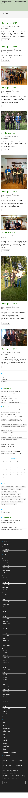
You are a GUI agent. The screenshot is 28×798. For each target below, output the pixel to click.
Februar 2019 (6, 635)
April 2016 (5, 699)
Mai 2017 (5, 677)
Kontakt (4, 727)
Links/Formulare (6, 728)
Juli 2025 (5, 575)
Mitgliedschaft (6, 730)
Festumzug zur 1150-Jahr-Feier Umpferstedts (10, 391)
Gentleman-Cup (6, 491)
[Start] (1, 14)
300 (3, 486)
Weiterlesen (6, 40)
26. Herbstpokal (8, 133)
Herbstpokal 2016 (9, 303)
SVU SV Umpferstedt (8, 50)
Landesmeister (16, 496)
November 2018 (6, 643)
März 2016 (5, 701)
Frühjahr (12, 489)
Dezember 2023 (6, 601)
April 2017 (5, 679)
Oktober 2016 (6, 691)
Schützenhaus (6, 733)
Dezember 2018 (6, 640)
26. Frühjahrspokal (5, 444)
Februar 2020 (6, 618)
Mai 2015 (5, 713)
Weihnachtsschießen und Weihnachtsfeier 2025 (11, 424)
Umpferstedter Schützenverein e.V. (13, 2)
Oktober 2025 (6, 567)
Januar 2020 (5, 621)
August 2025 (5, 572)
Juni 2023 (5, 606)
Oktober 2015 (6, 706)
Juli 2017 (5, 674)
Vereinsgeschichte (7, 745)
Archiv (17, 486)
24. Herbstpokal (8, 232)
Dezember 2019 (6, 623)
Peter (23, 499)
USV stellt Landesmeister (6, 439)
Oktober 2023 (6, 604)
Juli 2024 (5, 589)
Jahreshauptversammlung (8, 494)
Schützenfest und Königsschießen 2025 (9, 435)
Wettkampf (5, 28)
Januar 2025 (5, 580)
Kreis (19, 494)
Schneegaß (5, 501)
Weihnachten (5, 504)
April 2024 (5, 594)
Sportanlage (5, 736)
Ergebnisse (5, 748)
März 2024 (5, 597)
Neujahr (12, 499)
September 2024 (6, 584)
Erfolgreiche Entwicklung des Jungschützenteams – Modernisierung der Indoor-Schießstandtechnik (12, 401)
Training (5, 739)
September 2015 (6, 708)
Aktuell (4, 722)
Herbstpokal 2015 (9, 349)
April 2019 (5, 633)
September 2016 (6, 694)
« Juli (2, 479)
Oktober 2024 (6, 582)
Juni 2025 (5, 577)
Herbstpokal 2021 (9, 87)
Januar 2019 (5, 638)
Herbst (12, 14)
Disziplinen (5, 724)
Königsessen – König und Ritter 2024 (9, 437)
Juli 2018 (5, 648)
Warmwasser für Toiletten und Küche (9, 398)
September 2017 (6, 669)
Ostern (18, 499)
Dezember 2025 (6, 565)
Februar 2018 (6, 657)
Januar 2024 (5, 599)
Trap (11, 501)
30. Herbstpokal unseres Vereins (8, 451)
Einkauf (4, 725)
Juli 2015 (5, 711)
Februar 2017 (6, 682)
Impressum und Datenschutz (10, 752)
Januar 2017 (5, 684)
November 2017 (6, 665)
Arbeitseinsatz (4, 430)
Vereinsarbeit (4, 381)
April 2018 (5, 652)
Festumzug (5, 489)
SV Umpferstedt (7, 26)
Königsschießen (4, 377)
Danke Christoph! (5, 446)
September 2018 (6, 645)
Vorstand (5, 751)
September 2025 (6, 570)
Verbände (5, 743)
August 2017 (5, 672)
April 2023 (5, 609)
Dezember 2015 (6, 704)
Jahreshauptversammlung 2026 (8, 393)
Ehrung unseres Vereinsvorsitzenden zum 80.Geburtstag (13, 426)
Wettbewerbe (6, 746)
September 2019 (6, 626)
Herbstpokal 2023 (9, 23)
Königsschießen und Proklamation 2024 (9, 453)
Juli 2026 (5, 558)
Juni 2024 (5, 592)
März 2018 (5, 655)
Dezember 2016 (6, 687)
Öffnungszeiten (6, 731)
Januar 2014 (5, 716)
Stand (4, 737)
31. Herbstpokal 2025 (5, 432)
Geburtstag (19, 489)
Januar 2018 (5, 660)
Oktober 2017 (6, 667)
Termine (5, 749)
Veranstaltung (4, 379)
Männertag (5, 499)
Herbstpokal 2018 (9, 191)
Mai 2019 (5, 631)
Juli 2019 (5, 628)
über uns (5, 740)
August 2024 (5, 587)
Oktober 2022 (6, 611)
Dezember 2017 (6, 662)
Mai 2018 (5, 650)
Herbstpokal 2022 (9, 46)
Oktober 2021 (6, 616)
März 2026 (5, 560)
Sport (4, 734)
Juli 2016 (5, 696)
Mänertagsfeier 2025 (5, 442)
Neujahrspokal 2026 (5, 396)
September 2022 (6, 614)
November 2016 (6, 689)
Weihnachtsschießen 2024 (7, 449)
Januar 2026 (5, 563)
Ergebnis (23, 486)
